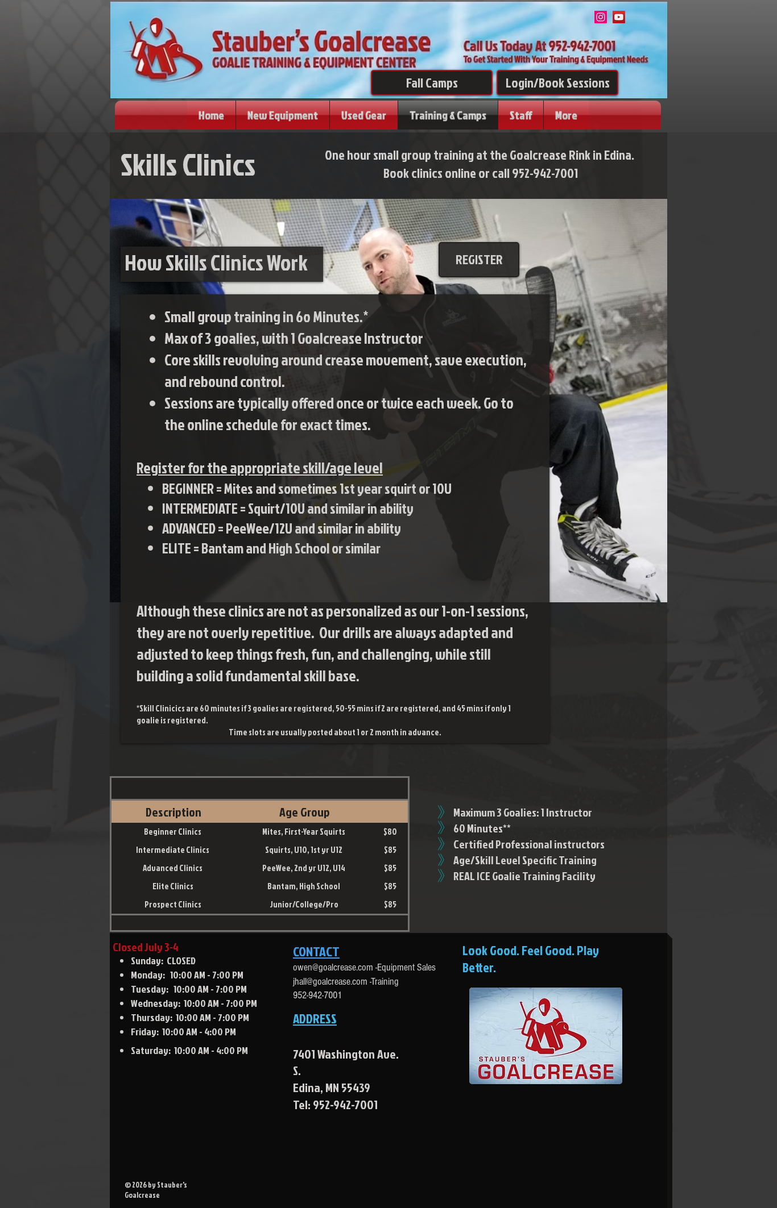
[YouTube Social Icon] (619, 17)
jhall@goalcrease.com (330, 982)
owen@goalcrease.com (333, 967)
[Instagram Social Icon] (600, 17)
